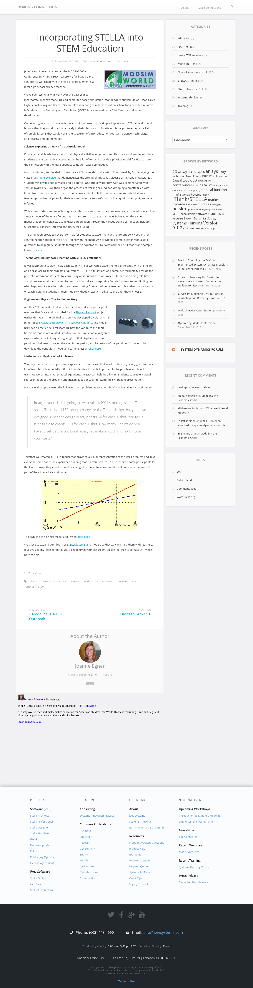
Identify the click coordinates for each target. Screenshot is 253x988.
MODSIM (107, 581)
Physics (136, 581)
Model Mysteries (189, 852)
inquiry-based (59, 581)
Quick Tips (135, 878)
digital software (187, 395)
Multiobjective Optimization (195, 310)
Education (103, 61)
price (220, 209)
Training (183, 106)
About (185, 7)
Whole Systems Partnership (196, 821)
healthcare (185, 195)
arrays (212, 171)
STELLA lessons (76, 544)
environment (178, 190)
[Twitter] (111, 914)
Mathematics (91, 581)
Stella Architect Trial (42, 890)
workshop (208, 228)
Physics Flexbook (86, 312)
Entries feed (184, 480)
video (186, 228)
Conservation (88, 878)
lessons (75, 581)
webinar (195, 228)
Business (85, 831)
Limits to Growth (134, 613)
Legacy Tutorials (139, 884)
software (201, 214)
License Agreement (42, 863)
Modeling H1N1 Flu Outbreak (46, 616)
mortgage (216, 204)
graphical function (213, 189)
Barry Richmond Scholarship (147, 827)
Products (37, 800)
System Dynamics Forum (202, 349)
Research (85, 842)
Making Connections (38, 7)
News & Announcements (193, 72)
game (195, 190)
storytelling (177, 218)
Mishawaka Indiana (190, 408)
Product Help (137, 848)
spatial (212, 214)
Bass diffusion (194, 176)
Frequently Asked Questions (146, 842)
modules (204, 204)
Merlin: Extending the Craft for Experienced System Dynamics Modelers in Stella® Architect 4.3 (203, 264)
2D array (179, 171)
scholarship (188, 214)
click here (39, 250)
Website (107, 674)
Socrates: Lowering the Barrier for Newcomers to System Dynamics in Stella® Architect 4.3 (199, 281)
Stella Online (38, 878)
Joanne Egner (90, 665)
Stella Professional (41, 821)
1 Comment (121, 61)
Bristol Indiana (187, 433)
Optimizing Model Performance (197, 323)
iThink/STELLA (189, 199)
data (203, 185)
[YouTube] (142, 914)
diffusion (213, 185)
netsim (179, 209)
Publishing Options (42, 857)
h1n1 (45, 581)
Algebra (34, 581)
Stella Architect (39, 815)
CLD (193, 180)
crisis (196, 185)
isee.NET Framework (190, 55)
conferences (182, 185)
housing (196, 194)
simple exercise (46, 177)
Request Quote (138, 866)
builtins (207, 176)
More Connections (209, 7)
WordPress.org (186, 497)
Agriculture (87, 866)
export (189, 190)
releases (176, 214)
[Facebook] (121, 914)
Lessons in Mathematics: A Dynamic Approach (65, 322)
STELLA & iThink (187, 80)
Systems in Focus (139, 872)
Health (84, 860)
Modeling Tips (186, 64)
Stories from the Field (191, 89)
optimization (194, 209)
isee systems (137, 815)
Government (87, 848)
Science (30, 586)
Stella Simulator (40, 833)
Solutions (88, 800)
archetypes (196, 171)
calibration (220, 176)
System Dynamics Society (200, 218)
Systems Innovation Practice (97, 815)
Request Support (139, 860)
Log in (180, 471)
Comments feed (187, 488)
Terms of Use (126, 981)
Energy (84, 854)
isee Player (37, 884)
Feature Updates (40, 845)
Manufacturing (89, 872)
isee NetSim (185, 47)
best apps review (188, 387)
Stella (221, 214)
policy (213, 209)
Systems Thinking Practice (195, 867)
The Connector (188, 836)
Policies (34, 851)
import (205, 194)
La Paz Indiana (187, 421)
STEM (41, 586)
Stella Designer (39, 827)
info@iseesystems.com (163, 932)
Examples (135, 854)
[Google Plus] (131, 914)
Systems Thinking (188, 97)
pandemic (121, 581)
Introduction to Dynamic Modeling (200, 815)
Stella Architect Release (193, 882)
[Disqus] (90, 739)
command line (204, 181)
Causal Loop (180, 180)
